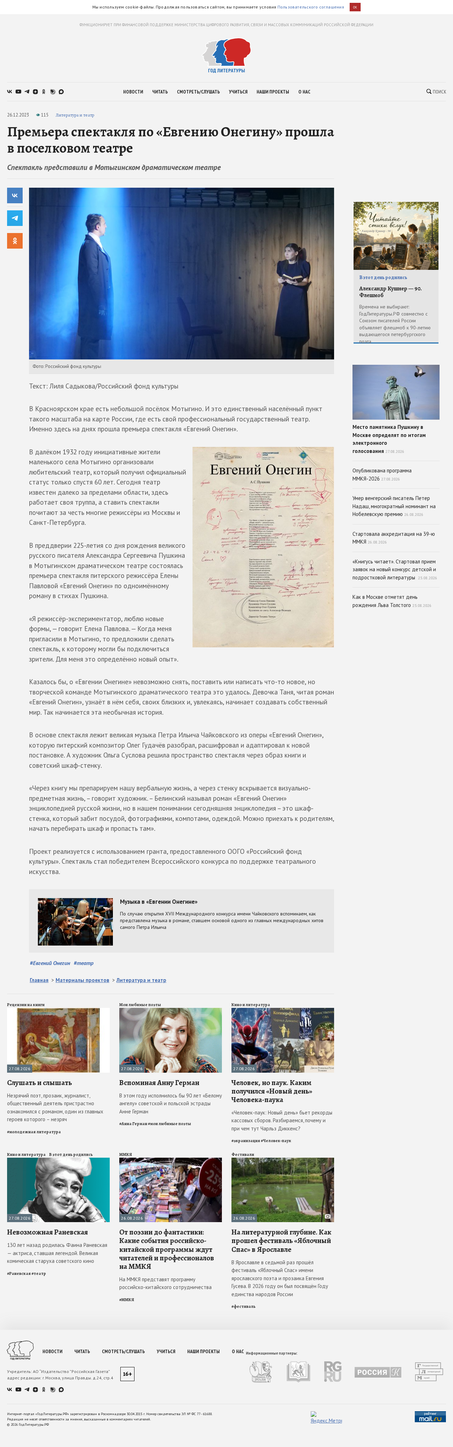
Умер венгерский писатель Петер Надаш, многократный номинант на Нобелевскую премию (394, 506)
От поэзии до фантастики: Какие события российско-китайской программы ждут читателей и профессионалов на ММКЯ (166, 1249)
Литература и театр (75, 115)
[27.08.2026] (58, 1011)
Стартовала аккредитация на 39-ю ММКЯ (393, 537)
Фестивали (242, 1154)
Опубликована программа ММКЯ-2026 (382, 474)
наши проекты (273, 92)
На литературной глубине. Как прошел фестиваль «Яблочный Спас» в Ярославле (281, 1240)
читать (160, 92)
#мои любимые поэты (169, 1124)
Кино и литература (250, 1005)
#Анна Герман (133, 1124)
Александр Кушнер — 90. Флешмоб (390, 292)
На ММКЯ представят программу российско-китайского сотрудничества (165, 1283)
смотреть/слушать (198, 92)
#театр (83, 962)
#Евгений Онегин (50, 962)
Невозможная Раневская (47, 1232)
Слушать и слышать (39, 1082)
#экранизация (245, 1141)
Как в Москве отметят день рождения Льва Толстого (391, 601)
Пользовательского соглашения (310, 7)
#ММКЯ (126, 1300)
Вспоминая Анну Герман (159, 1082)
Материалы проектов (82, 980)
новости (133, 92)
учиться (238, 92)
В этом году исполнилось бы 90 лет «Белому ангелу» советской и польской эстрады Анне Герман (170, 1103)
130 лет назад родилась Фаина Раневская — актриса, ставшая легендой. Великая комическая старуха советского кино (57, 1253)
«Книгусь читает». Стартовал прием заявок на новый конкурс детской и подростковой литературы (394, 569)
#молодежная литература (34, 1132)
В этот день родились (71, 1154)
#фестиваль (243, 1306)
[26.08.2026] (170, 1160)
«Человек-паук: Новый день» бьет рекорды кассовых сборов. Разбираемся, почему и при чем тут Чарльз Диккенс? (281, 1120)
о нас (304, 92)
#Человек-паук (276, 1141)
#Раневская (19, 1273)
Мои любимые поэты (140, 1005)
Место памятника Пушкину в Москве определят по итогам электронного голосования (389, 439)
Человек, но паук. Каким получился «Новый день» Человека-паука (271, 1091)
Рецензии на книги (26, 1005)
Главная (39, 980)
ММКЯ (125, 1154)
